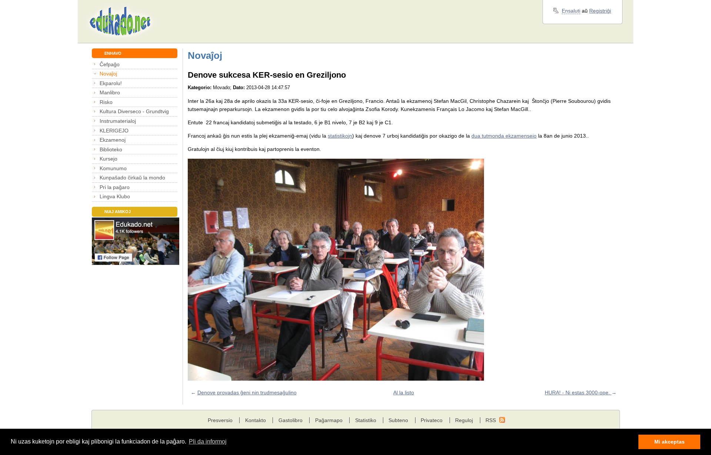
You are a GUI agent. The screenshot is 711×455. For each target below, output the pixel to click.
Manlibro (110, 92)
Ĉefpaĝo (110, 64)
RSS (490, 420)
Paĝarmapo (329, 420)
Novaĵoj (108, 74)
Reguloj (464, 420)
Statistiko (365, 420)
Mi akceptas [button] (669, 442)
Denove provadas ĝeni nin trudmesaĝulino (247, 392)
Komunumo (113, 168)
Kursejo (108, 159)
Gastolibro (290, 420)
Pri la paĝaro (115, 187)
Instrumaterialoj (118, 121)
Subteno (398, 420)
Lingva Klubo (115, 196)
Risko (106, 102)
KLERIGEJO (114, 131)
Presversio (220, 420)
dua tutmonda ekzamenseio (504, 136)
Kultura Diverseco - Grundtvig (134, 111)
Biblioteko (111, 149)
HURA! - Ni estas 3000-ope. (578, 392)
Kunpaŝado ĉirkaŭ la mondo (132, 178)
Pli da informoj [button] (208, 441)
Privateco (432, 420)
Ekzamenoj (113, 140)
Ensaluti (571, 11)
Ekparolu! (111, 83)
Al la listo (403, 392)
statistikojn (340, 136)
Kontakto (255, 420)
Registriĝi (600, 11)
